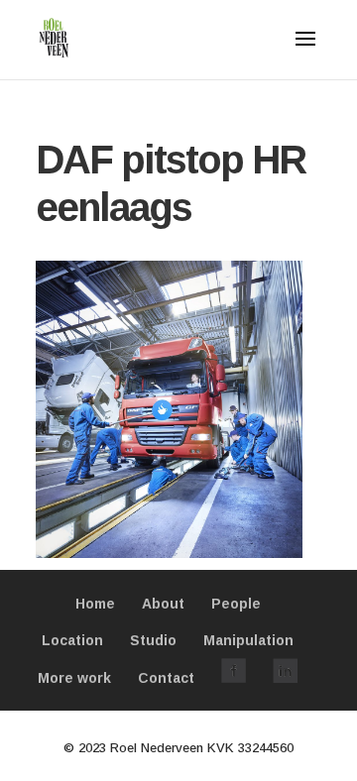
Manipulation (248, 640)
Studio (153, 640)
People (236, 604)
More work (74, 678)
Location (72, 640)
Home (95, 604)
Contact (166, 678)
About (163, 604)
